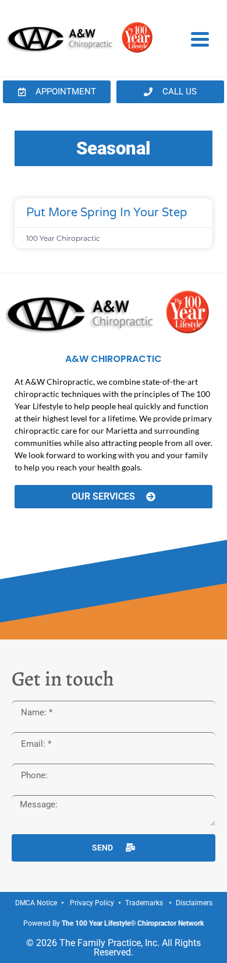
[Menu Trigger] (200, 38)
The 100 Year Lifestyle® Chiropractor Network (133, 923)
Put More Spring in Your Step (106, 213)
